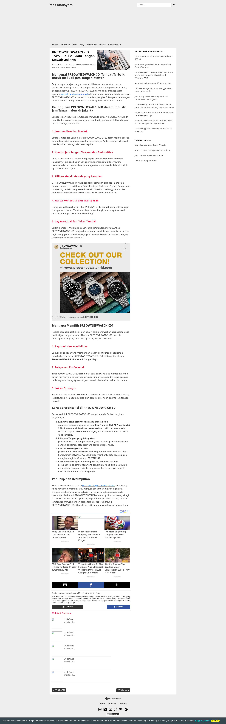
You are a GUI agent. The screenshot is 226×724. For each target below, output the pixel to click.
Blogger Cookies (203, 721)
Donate (119, 607)
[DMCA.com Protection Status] (113, 714)
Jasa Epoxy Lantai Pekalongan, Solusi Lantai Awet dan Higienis (151, 98)
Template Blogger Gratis (146, 160)
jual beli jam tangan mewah (74, 94)
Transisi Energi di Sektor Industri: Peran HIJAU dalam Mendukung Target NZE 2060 (154, 106)
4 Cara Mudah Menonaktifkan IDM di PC (153, 83)
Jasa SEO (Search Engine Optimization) (152, 150)
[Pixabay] (120, 710)
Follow (68, 607)
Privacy (112, 703)
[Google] (126, 710)
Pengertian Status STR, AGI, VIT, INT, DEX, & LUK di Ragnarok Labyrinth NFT (153, 122)
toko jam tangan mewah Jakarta (98, 485)
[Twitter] (105, 710)
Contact (123, 703)
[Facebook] (100, 710)
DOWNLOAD (114, 698)
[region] (113, 24)
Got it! (215, 721)
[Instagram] (115, 710)
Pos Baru (60, 690)
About (102, 703)
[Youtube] (110, 710)
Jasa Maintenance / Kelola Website (150, 145)
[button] (65, 585)
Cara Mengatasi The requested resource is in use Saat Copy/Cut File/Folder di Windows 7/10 (154, 75)
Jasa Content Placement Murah (149, 155)
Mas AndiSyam (61, 5)
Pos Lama (122, 690)
